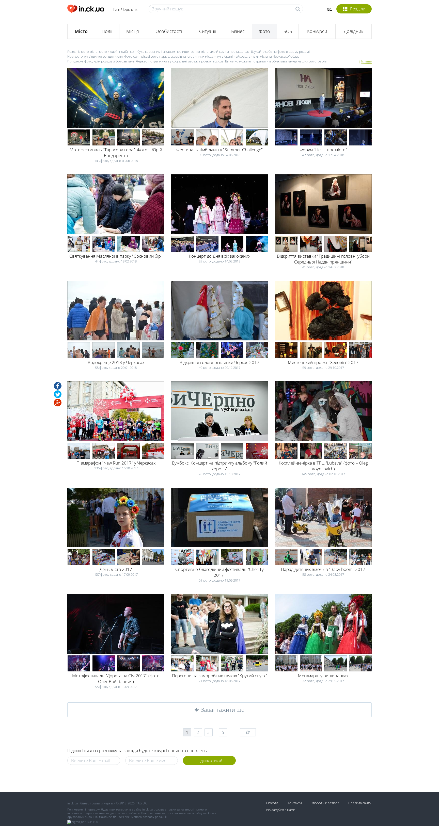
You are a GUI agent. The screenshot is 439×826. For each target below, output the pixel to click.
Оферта (272, 803)
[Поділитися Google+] (57, 402)
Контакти (295, 803)
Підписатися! (209, 760)
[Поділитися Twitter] (57, 394)
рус (329, 8)
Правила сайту (359, 803)
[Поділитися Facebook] (57, 386)
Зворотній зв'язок (325, 803)
